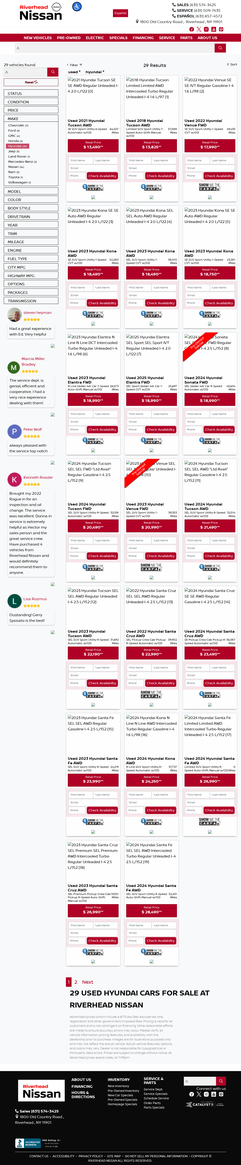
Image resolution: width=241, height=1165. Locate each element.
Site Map (114, 1156)
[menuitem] (32, 125)
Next (87, 982)
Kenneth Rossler (38, 477)
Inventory (119, 1080)
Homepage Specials (122, 1104)
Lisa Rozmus (35, 598)
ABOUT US (81, 1080)
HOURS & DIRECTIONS (83, 1095)
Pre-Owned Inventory (123, 1090)
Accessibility (64, 1156)
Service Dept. (153, 1089)
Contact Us (39, 1156)
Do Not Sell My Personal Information (156, 1156)
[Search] (220, 48)
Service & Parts (154, 1081)
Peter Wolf (33, 429)
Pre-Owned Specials (122, 1099)
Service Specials (156, 1094)
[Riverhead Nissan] (41, 10)
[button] (77, 6)
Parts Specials (154, 1107)
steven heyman (38, 312)
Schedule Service (156, 1098)
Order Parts (152, 1103)
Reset (29, 82)
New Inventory (118, 1086)
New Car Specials (120, 1095)
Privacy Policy (91, 1156)
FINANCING (82, 1086)
